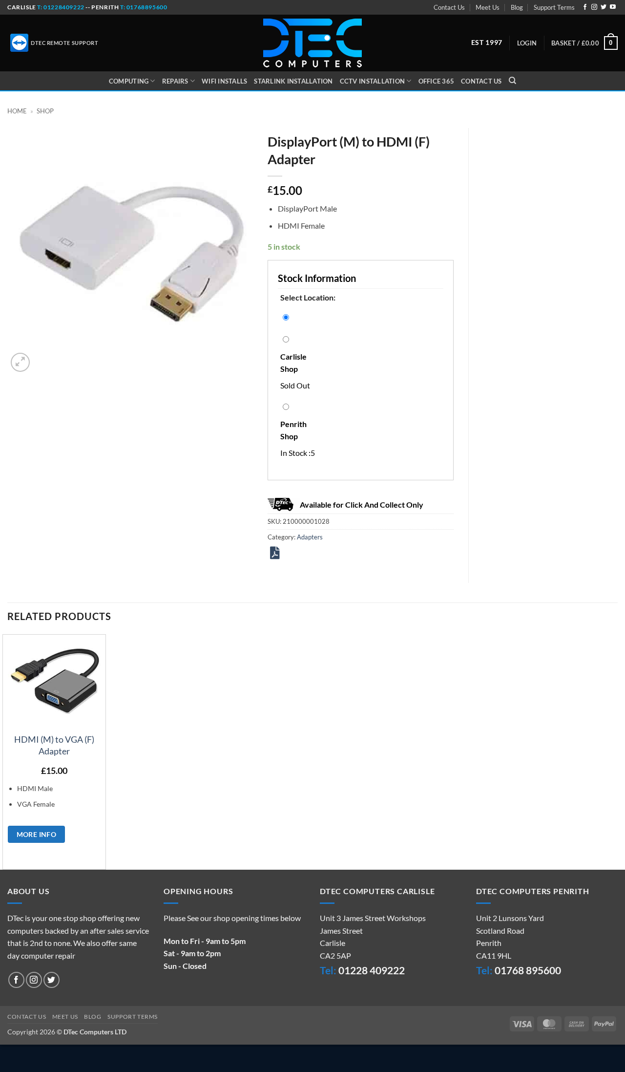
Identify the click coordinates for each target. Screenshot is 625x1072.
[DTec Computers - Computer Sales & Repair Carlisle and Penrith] (312, 43)
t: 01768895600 (143, 7)
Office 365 (436, 81)
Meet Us (488, 7)
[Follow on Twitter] (603, 7)
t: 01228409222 (60, 7)
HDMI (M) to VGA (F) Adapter (54, 745)
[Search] (512, 80)
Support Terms (554, 7)
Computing (128, 81)
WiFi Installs (224, 81)
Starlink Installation (293, 81)
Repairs (175, 81)
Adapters (310, 537)
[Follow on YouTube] (613, 7)
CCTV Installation (372, 81)
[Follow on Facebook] (585, 7)
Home (17, 111)
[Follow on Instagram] (594, 7)
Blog (517, 7)
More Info (37, 834)
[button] (527, 43)
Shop (45, 111)
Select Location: (307, 297)
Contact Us (449, 7)
